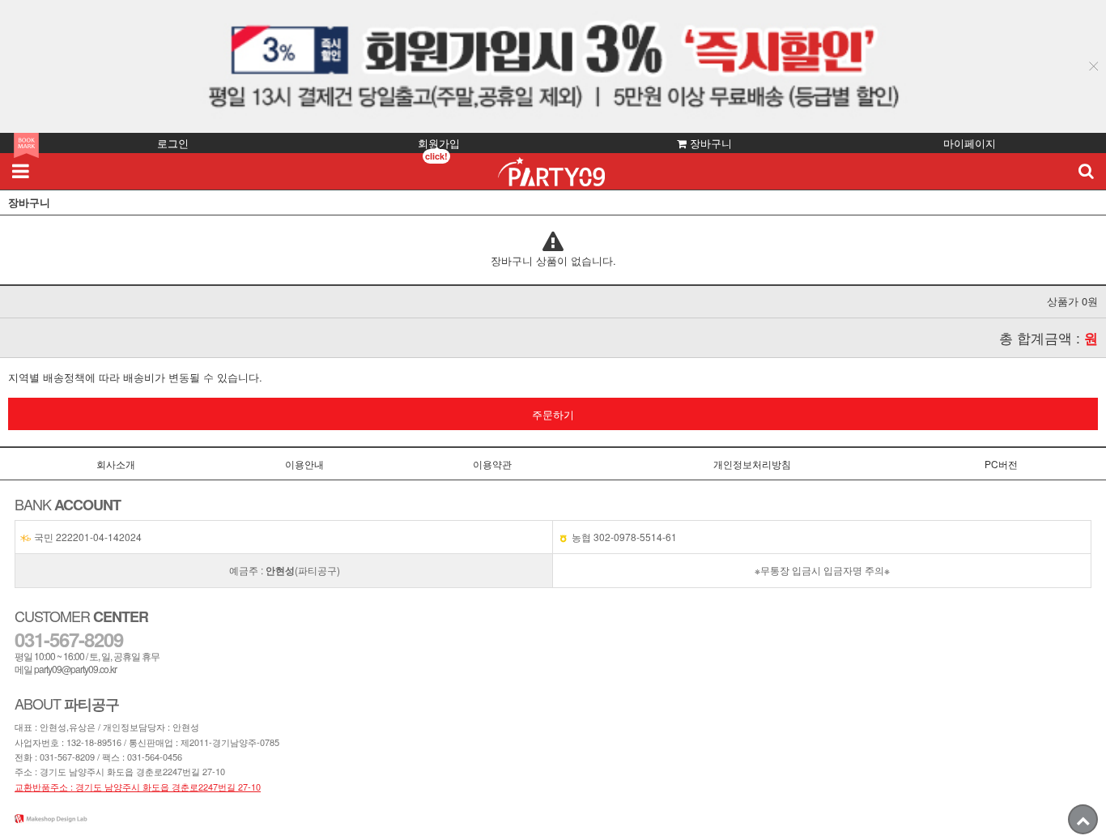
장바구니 (709, 143)
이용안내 (304, 464)
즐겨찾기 (26, 145)
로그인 (173, 143)
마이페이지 (969, 143)
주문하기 (553, 414)
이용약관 (492, 464)
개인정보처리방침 (752, 464)
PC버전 (1001, 464)
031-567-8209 (67, 756)
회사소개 (115, 464)
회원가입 (439, 143)
